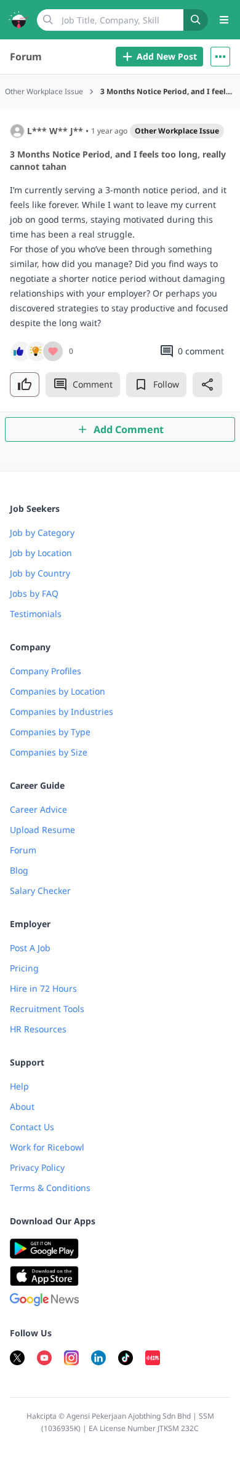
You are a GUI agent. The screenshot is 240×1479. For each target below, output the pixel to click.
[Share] (207, 384)
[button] (220, 56)
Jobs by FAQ (34, 593)
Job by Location (41, 553)
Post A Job (30, 948)
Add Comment (129, 429)
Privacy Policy (37, 1167)
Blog (19, 870)
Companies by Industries (61, 711)
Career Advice (38, 809)
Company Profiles (45, 671)
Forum (26, 56)
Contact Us (32, 1127)
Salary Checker (40, 890)
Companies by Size (48, 752)
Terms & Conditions (50, 1188)
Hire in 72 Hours (43, 988)
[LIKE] (24, 384)
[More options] (220, 56)
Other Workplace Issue (177, 131)
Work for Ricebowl (47, 1147)
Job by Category (42, 532)
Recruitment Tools (47, 1009)
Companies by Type (50, 732)
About (22, 1106)
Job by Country (40, 573)
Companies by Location (57, 691)
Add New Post (167, 56)
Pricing (24, 968)
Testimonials (36, 614)
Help (19, 1086)
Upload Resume (42, 829)
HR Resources (38, 1029)
